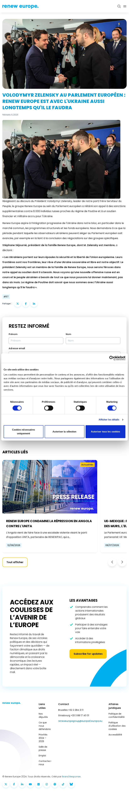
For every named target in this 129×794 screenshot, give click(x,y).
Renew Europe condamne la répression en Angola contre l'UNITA (49, 523)
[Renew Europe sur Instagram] (46, 784)
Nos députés (43, 715)
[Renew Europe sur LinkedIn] (22, 784)
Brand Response (71, 776)
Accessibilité (115, 734)
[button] (112, 562)
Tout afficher (14, 562)
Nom (68, 334)
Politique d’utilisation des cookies (117, 726)
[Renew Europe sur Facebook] (14, 784)
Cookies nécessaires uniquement (23, 431)
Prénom (13, 334)
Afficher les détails (109, 419)
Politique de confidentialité (117, 715)
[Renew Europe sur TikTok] (63, 784)
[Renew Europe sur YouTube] (30, 784)
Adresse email (17, 348)
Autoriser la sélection (64, 431)
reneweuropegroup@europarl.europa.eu (80, 721)
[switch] (48, 408)
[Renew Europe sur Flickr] (38, 784)
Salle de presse (43, 748)
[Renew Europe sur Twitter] (5, 784)
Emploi (42, 755)
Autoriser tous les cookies (105, 431)
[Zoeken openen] (119, 6)
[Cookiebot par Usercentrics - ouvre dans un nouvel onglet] (111, 358)
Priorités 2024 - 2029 (43, 738)
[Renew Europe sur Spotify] (54, 784)
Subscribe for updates (88, 654)
